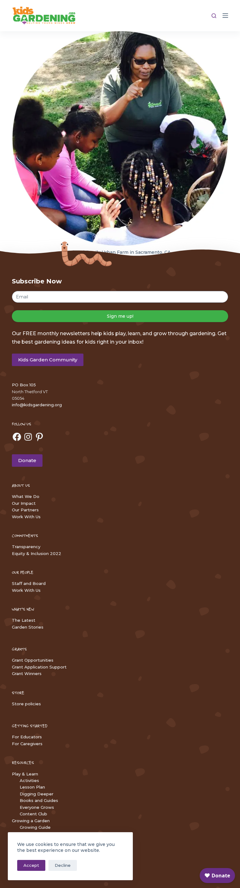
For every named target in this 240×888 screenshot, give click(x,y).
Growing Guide (35, 827)
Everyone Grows (37, 807)
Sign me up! (120, 316)
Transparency (26, 546)
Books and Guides (39, 800)
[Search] (214, 15)
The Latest (23, 620)
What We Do (25, 496)
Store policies (26, 703)
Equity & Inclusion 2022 (36, 553)
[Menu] (225, 15)
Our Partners (25, 509)
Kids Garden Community (47, 360)
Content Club (33, 813)
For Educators (27, 736)
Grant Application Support (39, 666)
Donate (27, 460)
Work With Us (26, 516)
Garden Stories (27, 627)
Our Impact (24, 503)
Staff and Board (29, 583)
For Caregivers (27, 743)
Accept (31, 865)
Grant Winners (27, 673)
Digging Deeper (36, 793)
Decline (63, 865)
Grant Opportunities (32, 660)
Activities (29, 780)
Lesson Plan (32, 786)
